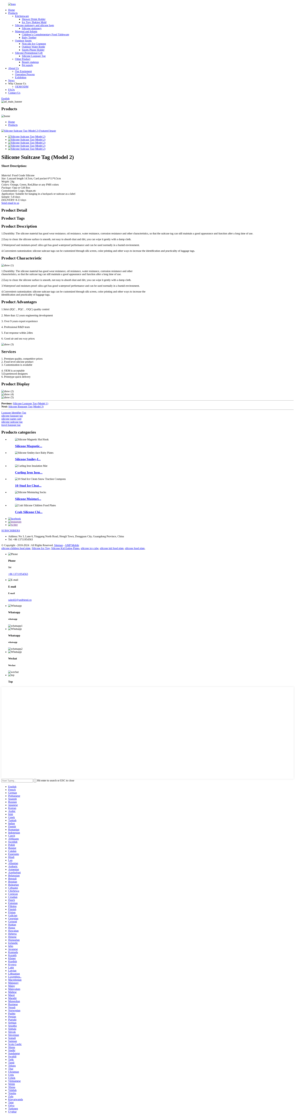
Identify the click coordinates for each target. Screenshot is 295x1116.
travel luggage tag (10, 425)
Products (13, 13)
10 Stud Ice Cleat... (28, 485)
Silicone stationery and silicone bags (34, 25)
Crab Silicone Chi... (29, 512)
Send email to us (10, 203)
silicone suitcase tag (12, 421)
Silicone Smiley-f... (28, 459)
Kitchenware (22, 16)
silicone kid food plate (112, 548)
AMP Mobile (72, 545)
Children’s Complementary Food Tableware (45, 34)
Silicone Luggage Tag (34, 56)
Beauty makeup (30, 62)
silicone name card (11, 418)
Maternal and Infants (26, 31)
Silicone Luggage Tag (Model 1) (30, 403)
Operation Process (25, 74)
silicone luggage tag (12, 415)
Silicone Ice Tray (41, 548)
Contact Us (14, 92)
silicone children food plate (15, 548)
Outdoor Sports (23, 40)
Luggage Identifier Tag (13, 412)
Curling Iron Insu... (29, 472)
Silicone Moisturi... (28, 499)
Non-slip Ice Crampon (34, 43)
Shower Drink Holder (33, 19)
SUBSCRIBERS (10, 530)
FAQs (11, 89)
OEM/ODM (21, 86)
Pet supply (27, 65)
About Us (13, 68)
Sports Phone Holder (33, 49)
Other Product (22, 59)
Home (11, 10)
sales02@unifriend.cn (20, 599)
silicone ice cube (90, 548)
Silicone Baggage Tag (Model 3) (26, 406)
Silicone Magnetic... (28, 446)
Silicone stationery (32, 28)
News (11, 80)
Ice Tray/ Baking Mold (34, 22)
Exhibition (20, 77)
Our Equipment (23, 71)
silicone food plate (135, 548)
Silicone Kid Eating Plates (65, 548)
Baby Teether (29, 37)
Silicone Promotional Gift (29, 52)
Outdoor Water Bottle (33, 46)
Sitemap (58, 545)
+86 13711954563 (18, 574)
